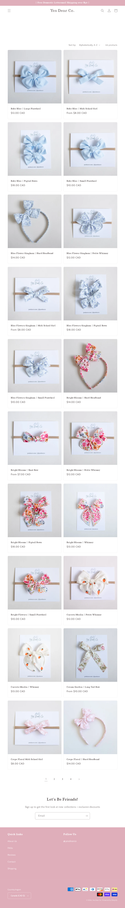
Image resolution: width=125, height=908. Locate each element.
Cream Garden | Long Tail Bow (83, 687)
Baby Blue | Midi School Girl (82, 109)
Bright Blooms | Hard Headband (84, 398)
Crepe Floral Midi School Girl (27, 759)
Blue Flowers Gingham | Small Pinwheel (33, 398)
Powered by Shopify (109, 900)
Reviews (12, 854)
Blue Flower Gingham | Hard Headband (32, 253)
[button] (9, 10)
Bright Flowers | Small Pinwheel (28, 615)
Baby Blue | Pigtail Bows (24, 181)
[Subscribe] (86, 815)
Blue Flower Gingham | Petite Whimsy (87, 253)
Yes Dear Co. (97, 900)
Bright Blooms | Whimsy (80, 542)
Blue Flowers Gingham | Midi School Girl (33, 325)
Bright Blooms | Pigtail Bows (26, 542)
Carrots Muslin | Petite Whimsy (84, 615)
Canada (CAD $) (18, 895)
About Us (12, 841)
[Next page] (79, 779)
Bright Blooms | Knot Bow (24, 470)
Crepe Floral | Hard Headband (83, 759)
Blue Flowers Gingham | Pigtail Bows (87, 325)
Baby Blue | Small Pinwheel (82, 181)
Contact (12, 861)
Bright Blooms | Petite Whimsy (83, 470)
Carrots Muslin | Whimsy (25, 687)
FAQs (10, 848)
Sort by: (72, 45)
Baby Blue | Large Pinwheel (26, 109)
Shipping (12, 868)
